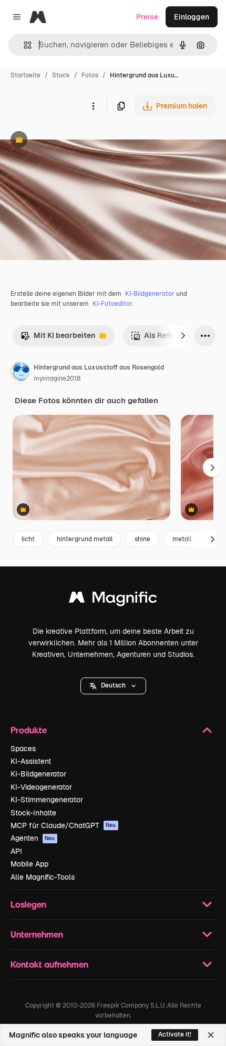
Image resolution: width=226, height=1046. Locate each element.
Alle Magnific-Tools (43, 877)
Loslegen (28, 904)
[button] (113, 686)
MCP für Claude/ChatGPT (63, 825)
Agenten (33, 838)
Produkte (29, 729)
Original (67, 141)
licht (28, 539)
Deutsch (113, 685)
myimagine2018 (57, 378)
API (16, 851)
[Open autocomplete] (23, 45)
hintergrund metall (84, 539)
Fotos (89, 75)
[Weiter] (182, 335)
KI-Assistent (31, 761)
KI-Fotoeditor (112, 304)
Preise (147, 17)
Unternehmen (37, 934)
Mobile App (29, 864)
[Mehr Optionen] (93, 105)
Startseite (25, 75)
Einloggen (191, 17)
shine (142, 539)
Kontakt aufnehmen (49, 964)
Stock (61, 75)
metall (181, 539)
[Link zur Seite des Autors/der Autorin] (20, 373)
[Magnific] (113, 600)
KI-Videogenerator (41, 787)
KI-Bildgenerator (149, 294)
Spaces (23, 748)
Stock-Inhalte (33, 813)
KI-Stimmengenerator (47, 799)
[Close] (210, 1035)
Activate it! (174, 1034)
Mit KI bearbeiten (57, 338)
